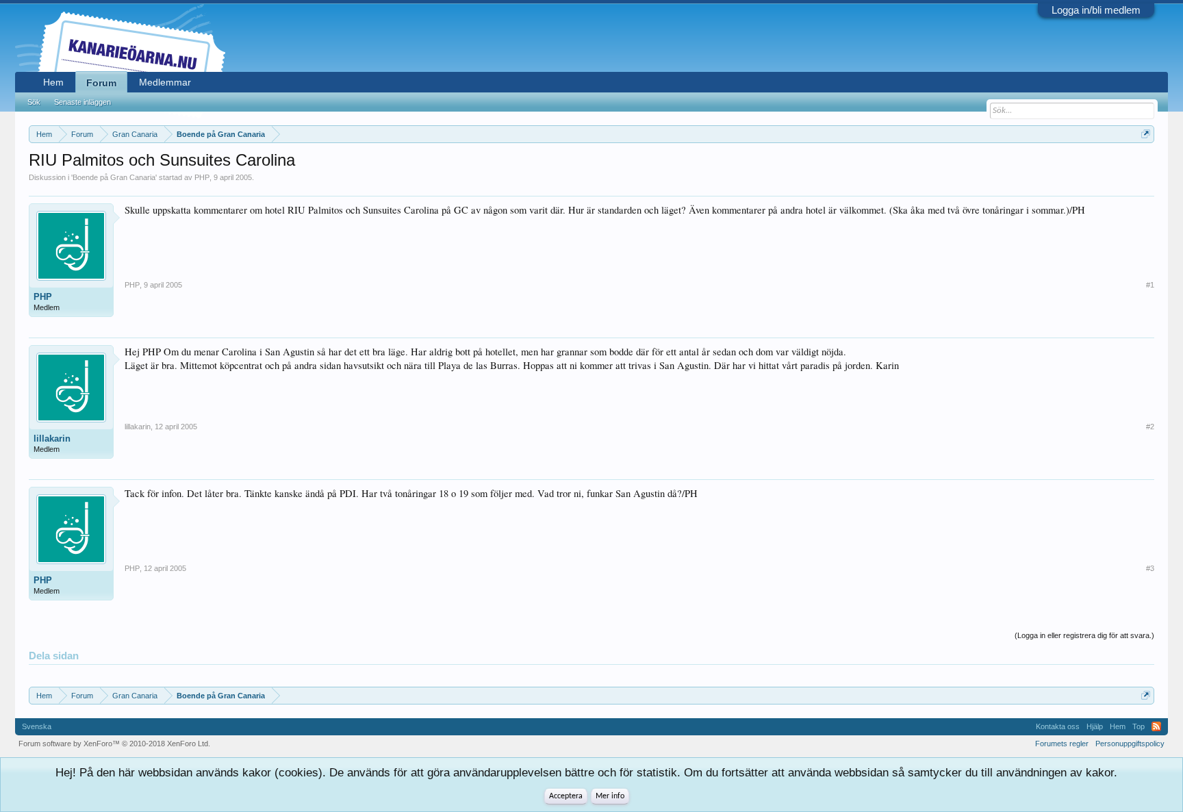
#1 (1150, 285)
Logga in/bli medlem (1096, 10)
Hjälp (1094, 726)
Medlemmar (165, 82)
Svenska (36, 726)
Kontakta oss (1058, 726)
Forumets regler (1062, 743)
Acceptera (566, 796)
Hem (53, 82)
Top (1138, 726)
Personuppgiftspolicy (1130, 743)
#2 (1150, 426)
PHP (201, 177)
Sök (33, 102)
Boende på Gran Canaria (114, 177)
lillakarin (52, 438)
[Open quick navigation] (1145, 133)
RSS (1156, 726)
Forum (101, 82)
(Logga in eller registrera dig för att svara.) (1084, 635)
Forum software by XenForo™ (114, 743)
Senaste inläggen (82, 102)
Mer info (610, 796)
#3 (1150, 568)
